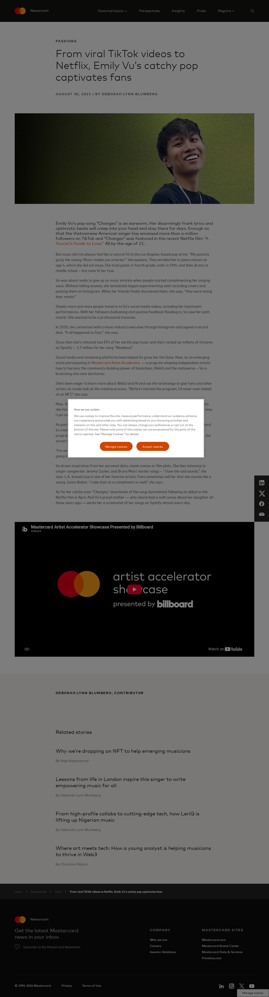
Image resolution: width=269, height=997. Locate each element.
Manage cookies (116, 446)
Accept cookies (152, 446)
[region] (136, 428)
